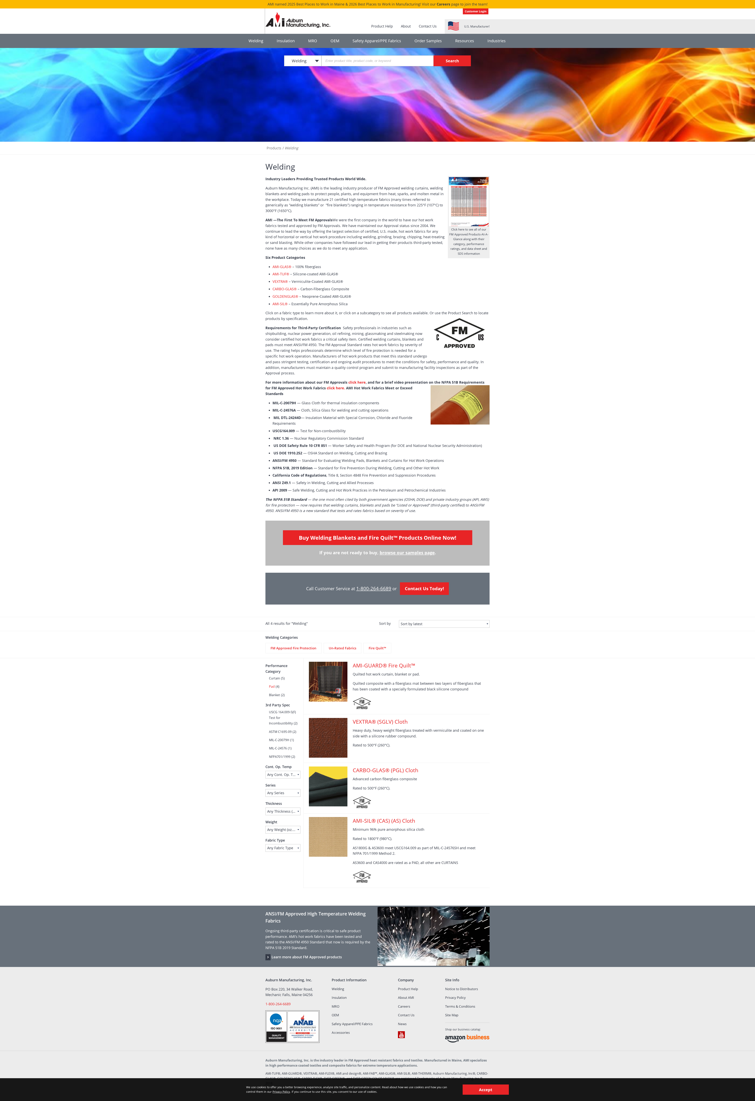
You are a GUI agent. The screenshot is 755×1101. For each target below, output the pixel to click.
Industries (496, 40)
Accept (485, 1089)
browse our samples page (407, 552)
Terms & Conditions (460, 1006)
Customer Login (475, 11)
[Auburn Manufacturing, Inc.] (299, 20)
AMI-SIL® (280, 303)
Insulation (286, 40)
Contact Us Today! (424, 588)
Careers (443, 4)
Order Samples (428, 40)
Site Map (451, 1015)
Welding (256, 40)
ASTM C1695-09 (280, 732)
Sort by (385, 623)
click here (357, 382)
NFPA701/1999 (279, 757)
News (402, 1024)
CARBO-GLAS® (285, 289)
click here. (336, 388)
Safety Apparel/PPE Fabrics (377, 40)
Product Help (382, 26)
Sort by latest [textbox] (411, 623)
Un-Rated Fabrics (342, 648)
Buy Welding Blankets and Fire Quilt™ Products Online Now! (377, 537)
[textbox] (283, 774)
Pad (272, 686)
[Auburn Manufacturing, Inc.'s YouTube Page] (401, 1034)
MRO (312, 40)
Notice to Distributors (461, 989)
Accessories (341, 1032)
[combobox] (302, 60)
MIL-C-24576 (278, 748)
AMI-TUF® (281, 274)
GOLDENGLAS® (285, 296)
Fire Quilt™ (377, 648)
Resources (464, 40)
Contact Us (428, 26)
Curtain (274, 678)
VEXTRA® (280, 281)
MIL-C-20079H (279, 740)
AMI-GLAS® (282, 266)
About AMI (406, 997)
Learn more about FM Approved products (307, 957)
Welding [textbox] (299, 60)
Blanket (274, 695)
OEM (335, 40)
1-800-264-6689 (373, 588)
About (406, 26)
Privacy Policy (455, 997)
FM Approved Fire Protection (293, 648)
